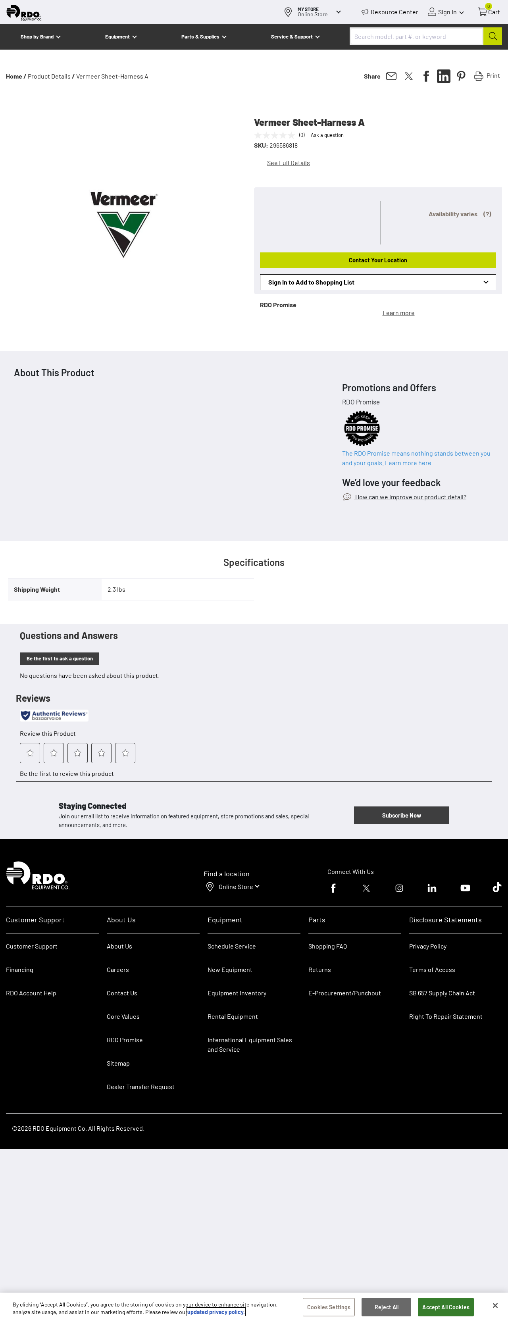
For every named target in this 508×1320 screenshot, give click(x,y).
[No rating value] (276, 135)
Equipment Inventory (237, 993)
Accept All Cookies (446, 1307)
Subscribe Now (401, 815)
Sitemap (118, 1063)
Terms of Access (432, 969)
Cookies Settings (328, 1307)
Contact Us (122, 993)
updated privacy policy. (216, 1311)
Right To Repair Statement (446, 1016)
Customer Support (32, 946)
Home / (16, 76)
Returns (319, 969)
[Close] (495, 1305)
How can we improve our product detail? (410, 496)
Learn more (399, 312)
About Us (119, 946)
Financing (19, 969)
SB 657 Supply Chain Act (442, 993)
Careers (118, 969)
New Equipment (230, 969)
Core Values (123, 1016)
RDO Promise (125, 1039)
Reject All (386, 1307)
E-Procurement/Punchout (344, 993)
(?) (487, 213)
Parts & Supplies (200, 36)
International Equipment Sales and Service (250, 1044)
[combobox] (426, 36)
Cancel (36, 1270)
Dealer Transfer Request (141, 1086)
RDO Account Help (31, 993)
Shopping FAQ (327, 946)
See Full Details (288, 162)
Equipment (117, 36)
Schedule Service (232, 946)
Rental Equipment (233, 1016)
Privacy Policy (427, 946)
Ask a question (327, 135)
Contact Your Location (378, 260)
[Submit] (492, 36)
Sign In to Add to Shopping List (311, 282)
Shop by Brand (37, 36)
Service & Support (292, 36)
